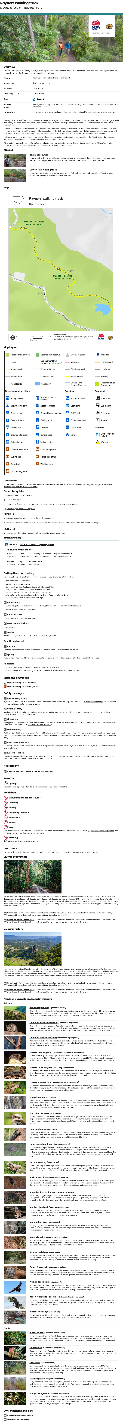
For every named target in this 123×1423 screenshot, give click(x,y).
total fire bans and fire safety (40, 725)
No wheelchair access (41, 83)
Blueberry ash (37, 1333)
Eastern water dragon (41, 1082)
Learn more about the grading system (37, 545)
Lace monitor (36, 1129)
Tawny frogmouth (39, 1267)
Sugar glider (36, 1222)
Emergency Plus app (55, 733)
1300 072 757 (11, 504)
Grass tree (35, 1363)
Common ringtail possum (43, 1037)
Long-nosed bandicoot (41, 1144)
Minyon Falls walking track (41, 145)
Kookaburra (36, 1113)
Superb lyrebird (37, 1237)
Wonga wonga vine (39, 1393)
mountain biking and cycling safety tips (20, 714)
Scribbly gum (36, 1378)
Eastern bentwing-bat (41, 1052)
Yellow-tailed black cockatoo (45, 1297)
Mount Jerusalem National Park (45, 78)
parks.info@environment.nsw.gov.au (20, 509)
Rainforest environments (18, 1420)
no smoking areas (30, 841)
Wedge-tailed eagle (40, 1282)
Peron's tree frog (38, 1162)
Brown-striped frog (39, 1008)
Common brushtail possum (44, 1022)
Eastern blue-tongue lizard (43, 1067)
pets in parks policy (18, 833)
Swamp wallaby (38, 1252)
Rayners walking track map (23, 687)
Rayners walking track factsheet (21, 682)
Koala (33, 1097)
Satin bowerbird (38, 1177)
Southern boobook (39, 1207)
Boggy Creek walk (87, 143)
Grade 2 (40, 99)
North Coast (65, 78)
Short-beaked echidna (41, 1192)
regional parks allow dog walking (101, 831)
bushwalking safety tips (93, 702)
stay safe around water (42, 758)
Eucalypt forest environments (20, 1416)
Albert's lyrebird (38, 1312)
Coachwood (36, 1348)
